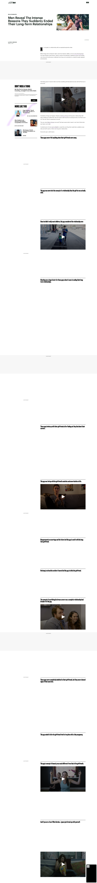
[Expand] (87, 865)
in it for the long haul (78, 53)
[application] (63, 99)
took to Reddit (54, 127)
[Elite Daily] (12, 2)
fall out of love (64, 115)
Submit (34, 100)
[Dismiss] (95, 865)
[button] (63, 99)
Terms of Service (32, 95)
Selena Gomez (50, 122)
